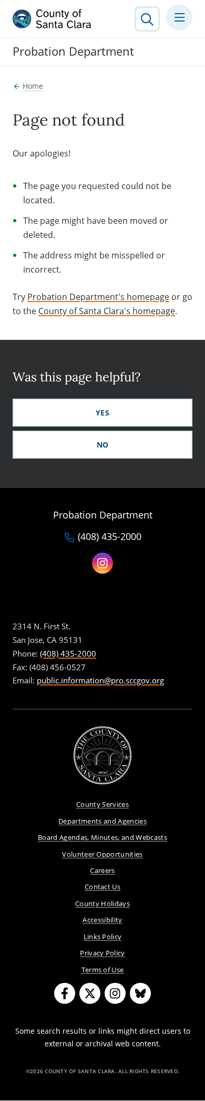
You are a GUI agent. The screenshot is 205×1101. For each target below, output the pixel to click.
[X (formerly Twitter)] (89, 993)
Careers (102, 870)
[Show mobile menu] (179, 17)
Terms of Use (102, 969)
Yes (102, 413)
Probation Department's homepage (98, 297)
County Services (102, 804)
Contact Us (102, 886)
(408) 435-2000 (109, 537)
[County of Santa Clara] (52, 19)
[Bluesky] (140, 993)
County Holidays (102, 903)
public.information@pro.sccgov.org (100, 680)
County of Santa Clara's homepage (106, 311)
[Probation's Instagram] (102, 563)
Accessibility (102, 920)
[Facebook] (64, 993)
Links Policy (103, 936)
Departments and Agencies (102, 821)
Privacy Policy (102, 953)
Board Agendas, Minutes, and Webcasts (102, 837)
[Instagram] (115, 993)
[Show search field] (147, 19)
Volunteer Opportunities (102, 854)
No (103, 445)
